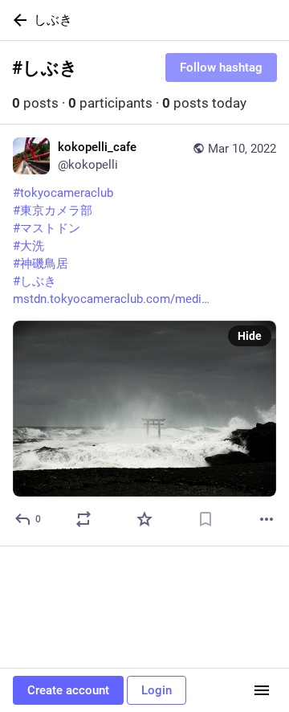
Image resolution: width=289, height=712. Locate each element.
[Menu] (261, 690)
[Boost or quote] (83, 519)
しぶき (53, 19)
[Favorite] (144, 519)
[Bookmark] (205, 519)
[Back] (17, 20)
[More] (266, 519)
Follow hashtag (221, 67)
